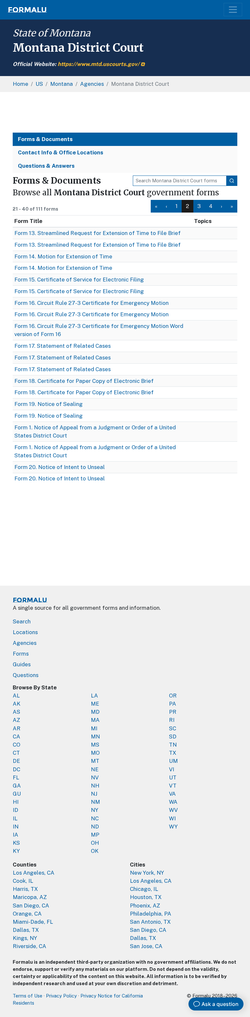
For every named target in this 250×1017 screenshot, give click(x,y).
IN (16, 826)
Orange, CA (27, 913)
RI (171, 720)
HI (16, 802)
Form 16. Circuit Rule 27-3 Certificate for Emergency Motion (91, 303)
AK (17, 703)
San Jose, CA (146, 946)
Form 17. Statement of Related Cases (62, 346)
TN (173, 744)
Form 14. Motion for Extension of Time (63, 256)
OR (173, 695)
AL (16, 695)
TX (172, 753)
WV (173, 810)
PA (172, 703)
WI (172, 818)
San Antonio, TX (150, 922)
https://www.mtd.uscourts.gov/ (98, 64)
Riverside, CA (29, 946)
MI (94, 728)
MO (95, 753)
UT (172, 777)
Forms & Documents (45, 139)
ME (95, 703)
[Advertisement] (125, 112)
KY (16, 851)
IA (15, 834)
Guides (22, 664)
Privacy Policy (61, 995)
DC (16, 769)
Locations (25, 632)
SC (172, 728)
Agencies (24, 643)
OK (95, 851)
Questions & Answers (46, 166)
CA (16, 736)
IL (15, 818)
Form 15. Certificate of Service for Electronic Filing (79, 279)
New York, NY (147, 872)
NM (95, 802)
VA (172, 793)
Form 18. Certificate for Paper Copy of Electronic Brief (84, 381)
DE (16, 761)
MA (95, 720)
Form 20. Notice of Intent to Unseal (59, 467)
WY (173, 826)
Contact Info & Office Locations (60, 152)
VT (172, 785)
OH (95, 843)
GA (17, 785)
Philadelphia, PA (150, 913)
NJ (94, 793)
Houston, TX (146, 897)
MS (95, 744)
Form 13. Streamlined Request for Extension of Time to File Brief (97, 233)
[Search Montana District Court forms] (231, 181)
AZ (16, 720)
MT (95, 761)
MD (95, 712)
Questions (25, 675)
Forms (21, 653)
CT (16, 753)
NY (94, 810)
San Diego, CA (31, 905)
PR (172, 712)
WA (173, 802)
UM (173, 761)
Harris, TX (25, 889)
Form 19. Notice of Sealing (48, 404)
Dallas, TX (26, 930)
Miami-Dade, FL (33, 922)
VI (171, 769)
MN (95, 736)
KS (16, 843)
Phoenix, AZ (145, 905)
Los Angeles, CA (33, 872)
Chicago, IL (144, 889)
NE (95, 769)
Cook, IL (23, 881)
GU (17, 793)
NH (95, 785)
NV (95, 777)
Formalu (27, 9)
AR (17, 728)
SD (172, 736)
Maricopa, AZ (30, 897)
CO (16, 744)
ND (95, 826)
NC (95, 818)
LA (94, 695)
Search (22, 621)
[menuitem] (156, 206)
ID (15, 810)
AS (16, 712)
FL (16, 777)
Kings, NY (25, 938)
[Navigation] (233, 9)
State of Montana (51, 33)
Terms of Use (27, 995)
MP (95, 834)
